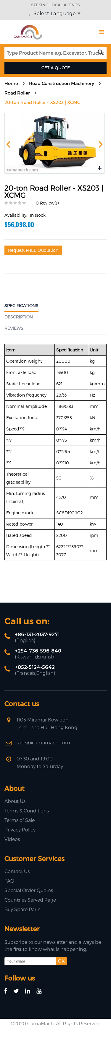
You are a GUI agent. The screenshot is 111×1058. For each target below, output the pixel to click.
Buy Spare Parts (22, 909)
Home (11, 83)
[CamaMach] (27, 27)
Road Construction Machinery (61, 83)
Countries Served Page (30, 900)
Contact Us (17, 871)
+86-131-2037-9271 (37, 634)
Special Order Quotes (28, 890)
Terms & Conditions (26, 810)
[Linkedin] (30, 991)
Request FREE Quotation (33, 250)
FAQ (9, 880)
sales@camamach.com (43, 742)
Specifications (21, 305)
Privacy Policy (20, 829)
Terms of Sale (19, 820)
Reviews (13, 328)
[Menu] (101, 32)
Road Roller (17, 92)
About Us (14, 801)
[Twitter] (18, 991)
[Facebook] (8, 991)
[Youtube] (41, 991)
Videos (12, 839)
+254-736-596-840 (38, 651)
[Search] (102, 52)
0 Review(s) (47, 202)
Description (18, 316)
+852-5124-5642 (35, 667)
